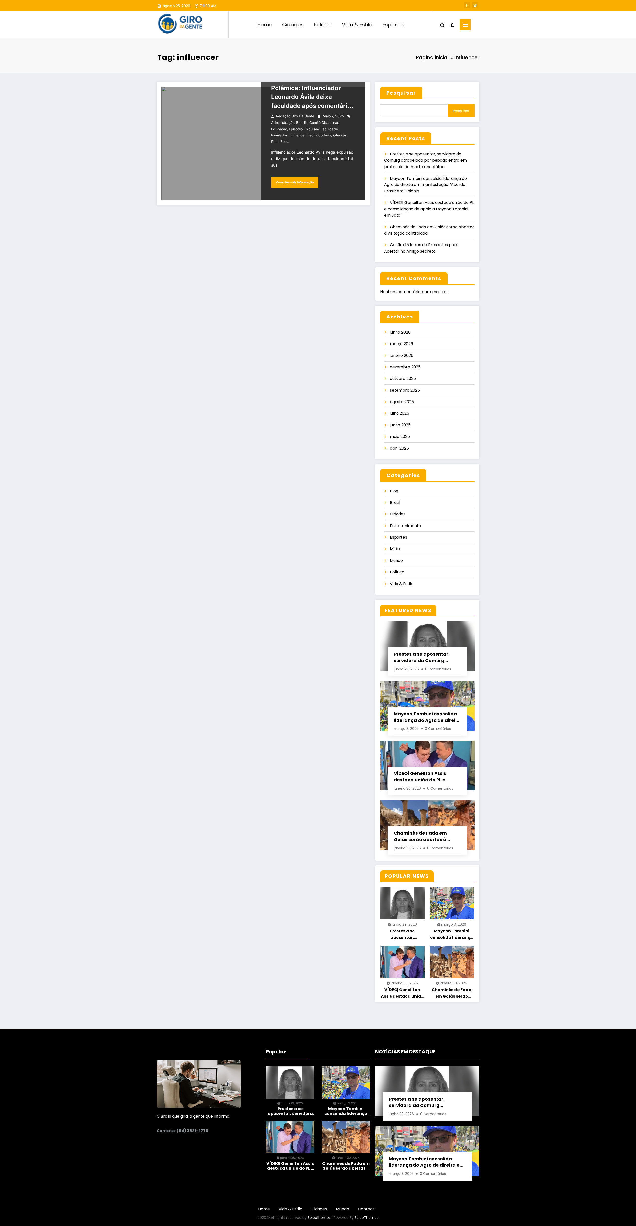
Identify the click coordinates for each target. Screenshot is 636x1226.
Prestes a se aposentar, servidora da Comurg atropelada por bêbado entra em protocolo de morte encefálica (425, 160)
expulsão (311, 129)
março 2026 (401, 344)
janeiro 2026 (401, 355)
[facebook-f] (467, 5)
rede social (280, 141)
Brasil (395, 502)
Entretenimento (405, 526)
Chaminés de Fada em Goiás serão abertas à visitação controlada (420, 836)
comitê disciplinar (323, 122)
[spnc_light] (452, 24)
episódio (296, 129)
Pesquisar (401, 93)
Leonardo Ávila (319, 135)
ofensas (340, 135)
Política (323, 24)
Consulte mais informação (295, 182)
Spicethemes (319, 1217)
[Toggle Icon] (465, 24)
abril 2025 (399, 448)
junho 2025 (400, 425)
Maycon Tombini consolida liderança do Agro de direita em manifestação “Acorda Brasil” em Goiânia (425, 185)
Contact (366, 1209)
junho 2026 (400, 332)
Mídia (395, 549)
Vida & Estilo (357, 24)
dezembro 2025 (405, 367)
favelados (279, 135)
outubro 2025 (403, 378)
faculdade (329, 129)
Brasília (302, 122)
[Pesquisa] (442, 24)
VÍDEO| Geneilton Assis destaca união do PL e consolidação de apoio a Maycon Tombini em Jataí (429, 209)
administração (282, 122)
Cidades (293, 24)
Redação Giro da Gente (295, 116)
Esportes (393, 24)
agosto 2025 (402, 402)
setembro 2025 (405, 390)
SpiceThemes (366, 1217)
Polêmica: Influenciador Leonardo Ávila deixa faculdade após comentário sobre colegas (311, 97)
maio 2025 (400, 436)
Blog (394, 491)
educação (279, 129)
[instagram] (475, 5)
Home (264, 24)
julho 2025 (399, 413)
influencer (297, 135)
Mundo (396, 560)
